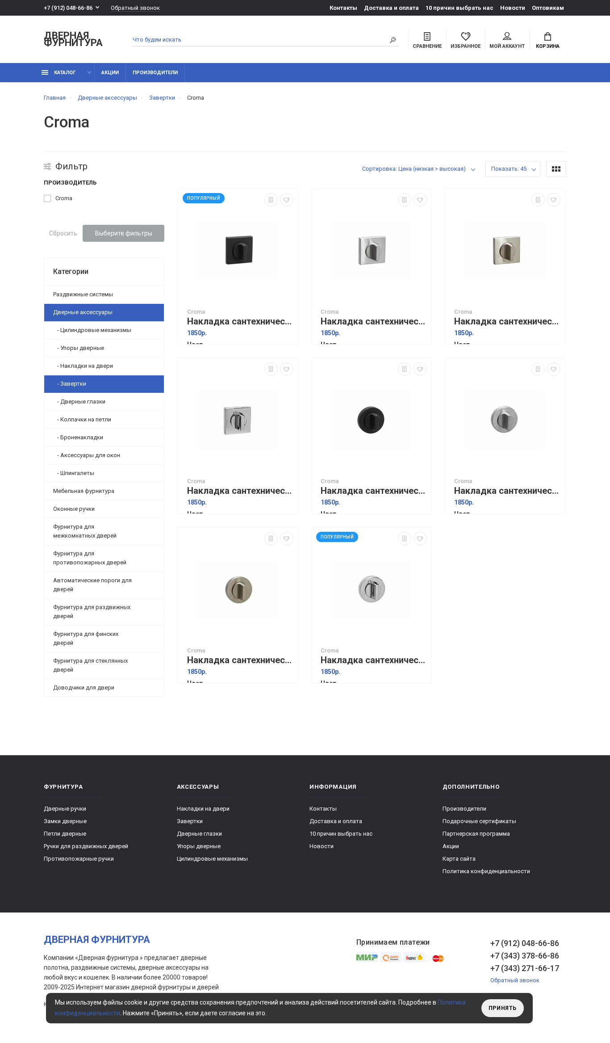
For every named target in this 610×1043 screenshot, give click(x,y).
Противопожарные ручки (79, 858)
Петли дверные (65, 833)
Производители (155, 73)
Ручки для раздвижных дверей (86, 846)
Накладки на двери (203, 808)
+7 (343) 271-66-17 (524, 968)
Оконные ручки (74, 508)
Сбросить (63, 233)
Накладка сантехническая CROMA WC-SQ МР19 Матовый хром (374, 321)
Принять (503, 1008)
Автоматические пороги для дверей (92, 585)
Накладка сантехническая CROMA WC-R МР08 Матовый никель (240, 660)
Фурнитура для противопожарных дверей (89, 558)
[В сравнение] (271, 199)
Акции (110, 73)
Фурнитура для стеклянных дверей (90, 665)
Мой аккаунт (507, 46)
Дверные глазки (199, 833)
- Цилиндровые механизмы (92, 330)
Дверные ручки (65, 808)
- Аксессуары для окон (86, 455)
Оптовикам (548, 7)
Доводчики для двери (83, 687)
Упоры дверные (199, 846)
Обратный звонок (135, 7)
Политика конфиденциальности (486, 871)
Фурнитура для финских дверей (85, 638)
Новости (512, 7)
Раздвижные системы (83, 294)
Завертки (190, 821)
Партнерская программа (476, 833)
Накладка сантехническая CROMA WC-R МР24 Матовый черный (374, 491)
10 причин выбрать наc (459, 7)
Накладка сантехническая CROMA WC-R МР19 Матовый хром (507, 491)
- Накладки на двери (83, 365)
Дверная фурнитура (73, 39)
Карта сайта (459, 858)
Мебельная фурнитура (83, 491)
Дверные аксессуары (83, 312)
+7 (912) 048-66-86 (68, 7)
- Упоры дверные (78, 348)
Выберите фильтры (123, 233)
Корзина (548, 46)
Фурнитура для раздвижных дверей (91, 611)
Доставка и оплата (391, 7)
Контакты (343, 7)
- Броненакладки (78, 437)
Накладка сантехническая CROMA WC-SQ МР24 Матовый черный (240, 321)
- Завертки (69, 383)
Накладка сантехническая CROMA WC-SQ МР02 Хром (240, 491)
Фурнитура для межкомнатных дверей (85, 531)
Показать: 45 (508, 168)
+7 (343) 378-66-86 (524, 955)
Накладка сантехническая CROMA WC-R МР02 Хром (374, 660)
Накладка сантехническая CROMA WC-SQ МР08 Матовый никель (507, 321)
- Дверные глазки (79, 401)
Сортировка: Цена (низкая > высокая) (414, 168)
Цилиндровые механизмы (212, 858)
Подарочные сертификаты (479, 821)
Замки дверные (65, 821)
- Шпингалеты (73, 473)
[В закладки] (286, 199)
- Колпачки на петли (82, 419)
